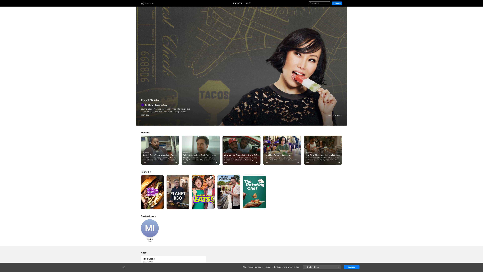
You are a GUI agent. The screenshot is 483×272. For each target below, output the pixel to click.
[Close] (124, 267)
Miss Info (338, 115)
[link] (146, 172)
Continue (351, 267)
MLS (248, 3)
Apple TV (237, 3)
